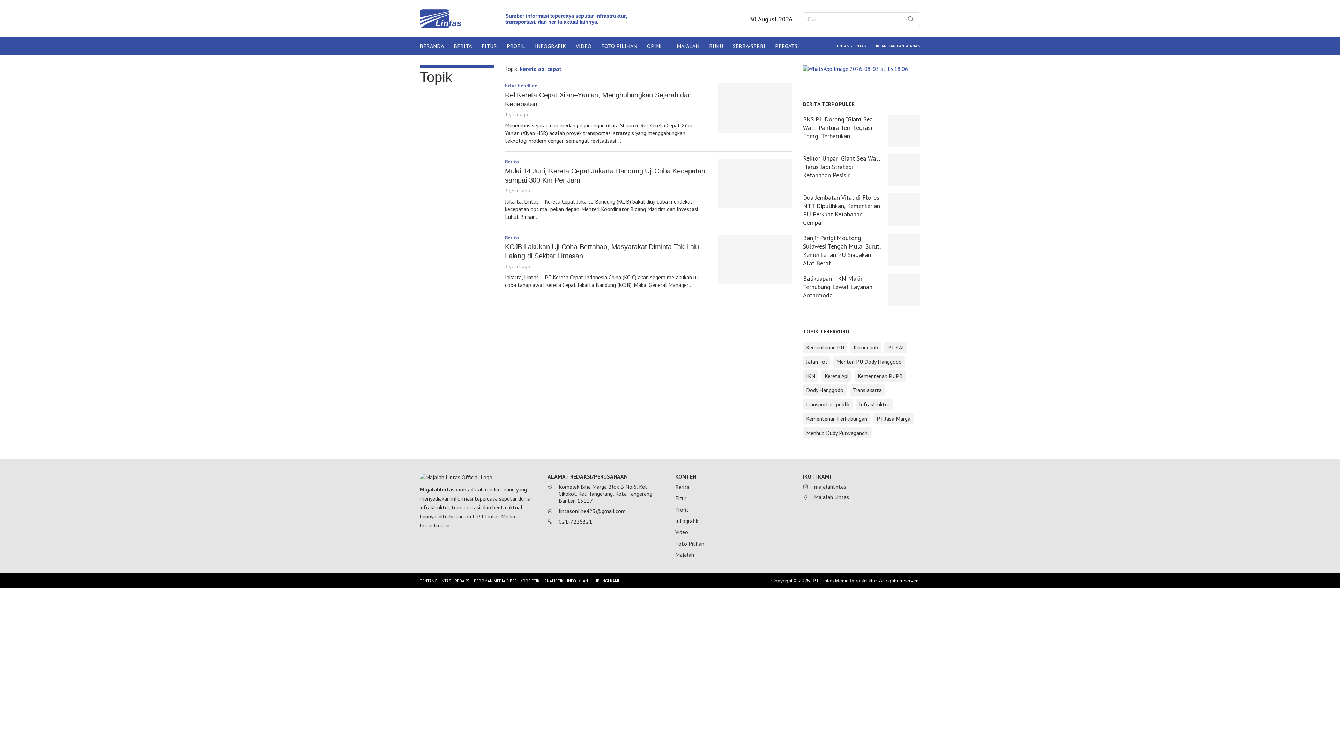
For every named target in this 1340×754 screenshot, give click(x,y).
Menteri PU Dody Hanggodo (869, 361)
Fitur (489, 46)
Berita (463, 46)
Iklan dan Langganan (898, 46)
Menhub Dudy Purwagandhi (837, 432)
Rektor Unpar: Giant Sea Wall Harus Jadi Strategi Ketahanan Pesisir (841, 166)
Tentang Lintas (850, 46)
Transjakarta (867, 389)
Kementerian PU (825, 347)
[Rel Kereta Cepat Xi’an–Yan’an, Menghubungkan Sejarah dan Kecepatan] (755, 108)
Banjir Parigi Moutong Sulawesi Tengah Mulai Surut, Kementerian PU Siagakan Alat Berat (841, 250)
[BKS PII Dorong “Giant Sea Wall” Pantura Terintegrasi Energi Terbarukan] (904, 131)
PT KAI (895, 347)
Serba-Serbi (749, 46)
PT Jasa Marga (893, 418)
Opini (654, 46)
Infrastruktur (874, 404)
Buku (716, 46)
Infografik (550, 46)
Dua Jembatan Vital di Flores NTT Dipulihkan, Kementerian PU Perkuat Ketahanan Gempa (841, 210)
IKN (810, 375)
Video (583, 46)
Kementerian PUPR (880, 375)
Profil (516, 46)
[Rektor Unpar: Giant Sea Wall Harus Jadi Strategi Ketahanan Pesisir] (904, 170)
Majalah (688, 46)
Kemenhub (866, 347)
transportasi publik (828, 404)
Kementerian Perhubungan (836, 418)
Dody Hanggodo (824, 389)
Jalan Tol (816, 361)
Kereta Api (836, 375)
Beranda (432, 46)
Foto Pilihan (619, 46)
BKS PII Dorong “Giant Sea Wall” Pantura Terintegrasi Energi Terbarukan (838, 127)
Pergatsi (787, 46)
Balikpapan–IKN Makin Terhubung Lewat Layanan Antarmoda (837, 286)
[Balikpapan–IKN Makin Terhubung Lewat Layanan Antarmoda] (904, 290)
